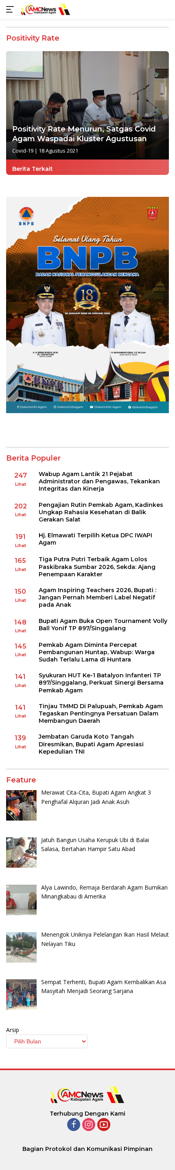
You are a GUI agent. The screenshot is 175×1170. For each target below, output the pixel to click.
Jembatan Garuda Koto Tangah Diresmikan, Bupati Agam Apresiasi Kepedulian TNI (91, 744)
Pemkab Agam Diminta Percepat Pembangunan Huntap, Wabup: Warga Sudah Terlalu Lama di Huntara (97, 652)
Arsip (12, 1030)
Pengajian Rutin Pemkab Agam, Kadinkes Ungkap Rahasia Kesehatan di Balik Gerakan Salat (101, 512)
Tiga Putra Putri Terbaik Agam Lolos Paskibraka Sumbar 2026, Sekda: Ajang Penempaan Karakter (97, 566)
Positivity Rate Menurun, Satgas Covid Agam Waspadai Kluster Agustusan (84, 134)
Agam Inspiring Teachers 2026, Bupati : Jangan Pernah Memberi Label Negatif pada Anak (97, 597)
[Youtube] (103, 1125)
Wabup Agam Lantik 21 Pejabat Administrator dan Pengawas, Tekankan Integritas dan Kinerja (99, 481)
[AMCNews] (44, 9)
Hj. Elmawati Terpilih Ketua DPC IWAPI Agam (95, 539)
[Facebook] (73, 1125)
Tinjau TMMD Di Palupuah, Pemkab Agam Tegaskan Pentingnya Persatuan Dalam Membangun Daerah (101, 713)
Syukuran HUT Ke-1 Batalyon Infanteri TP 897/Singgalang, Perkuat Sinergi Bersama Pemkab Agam (101, 683)
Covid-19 (22, 150)
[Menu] (11, 9)
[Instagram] (88, 1125)
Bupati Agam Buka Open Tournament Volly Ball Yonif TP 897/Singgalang (103, 624)
